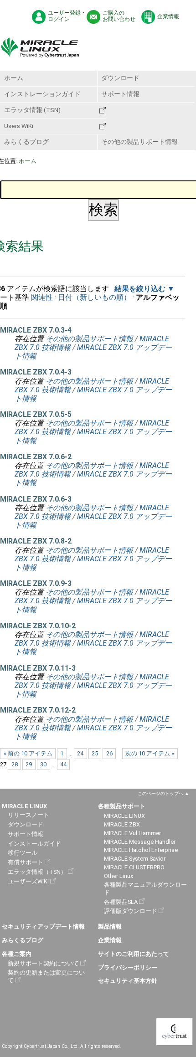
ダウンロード (120, 78)
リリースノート (28, 814)
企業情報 (168, 16)
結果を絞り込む (139, 288)
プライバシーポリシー (127, 967)
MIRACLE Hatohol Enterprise (141, 850)
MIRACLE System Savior (134, 858)
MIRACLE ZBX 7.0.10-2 (38, 625)
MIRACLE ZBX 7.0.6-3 (36, 499)
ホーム (13, 78)
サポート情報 (120, 93)
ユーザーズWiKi (28, 881)
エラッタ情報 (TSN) (32, 109)
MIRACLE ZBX (122, 824)
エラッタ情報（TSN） (37, 871)
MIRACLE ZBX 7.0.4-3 (36, 372)
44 (63, 764)
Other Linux (118, 875)
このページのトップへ (160, 793)
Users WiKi (18, 125)
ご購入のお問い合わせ (119, 16)
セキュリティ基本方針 (127, 980)
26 (109, 753)
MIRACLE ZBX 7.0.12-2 (38, 710)
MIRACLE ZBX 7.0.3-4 (36, 330)
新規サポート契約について (43, 963)
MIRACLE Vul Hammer (132, 833)
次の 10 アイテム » (149, 753)
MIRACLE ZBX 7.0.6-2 (36, 456)
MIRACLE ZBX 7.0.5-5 (36, 414)
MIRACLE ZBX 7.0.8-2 (36, 541)
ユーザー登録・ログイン (67, 16)
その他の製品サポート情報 (139, 141)
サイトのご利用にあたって (133, 953)
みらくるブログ (26, 141)
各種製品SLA (121, 901)
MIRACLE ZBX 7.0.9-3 (36, 583)
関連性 (42, 297)
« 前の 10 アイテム (28, 753)
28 (14, 764)
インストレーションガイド (42, 93)
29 (29, 764)
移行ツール (22, 852)
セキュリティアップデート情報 (43, 926)
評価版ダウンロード (130, 911)
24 (80, 753)
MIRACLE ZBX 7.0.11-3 (38, 668)
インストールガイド (34, 843)
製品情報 (110, 926)
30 (43, 764)
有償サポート (25, 862)
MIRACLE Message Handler (139, 841)
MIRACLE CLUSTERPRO (134, 867)
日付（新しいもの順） (94, 297)
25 (95, 753)
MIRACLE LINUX (124, 815)
